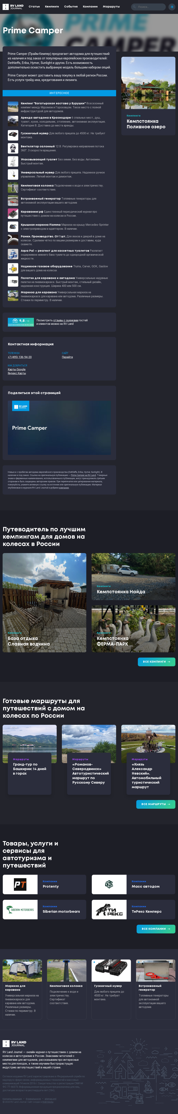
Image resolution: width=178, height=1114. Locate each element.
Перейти (67, 357)
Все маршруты (155, 804)
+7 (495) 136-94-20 (20, 357)
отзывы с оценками (65, 320)
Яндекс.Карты (17, 373)
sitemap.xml (50, 1099)
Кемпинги (52, 6)
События (71, 6)
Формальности (33, 1099)
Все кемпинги (156, 662)
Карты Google (17, 369)
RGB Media (47, 1102)
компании (64, 488)
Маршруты (111, 6)
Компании (90, 6)
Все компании (156, 929)
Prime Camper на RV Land (83, 475)
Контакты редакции (12, 1099)
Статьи (34, 6)
